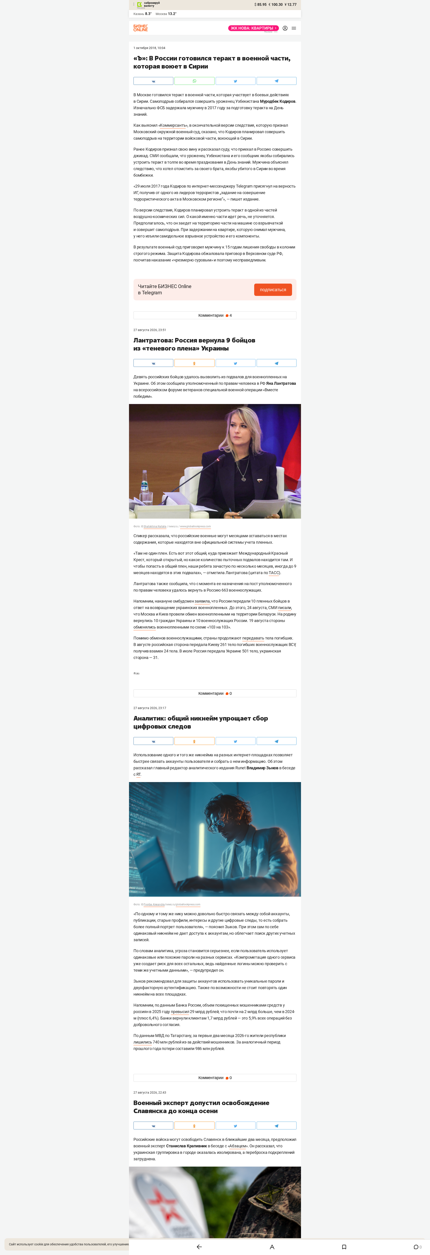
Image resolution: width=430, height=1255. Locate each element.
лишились (142, 1042)
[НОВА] (252, 28)
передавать (253, 638)
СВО (136, 673)
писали (284, 607)
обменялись (144, 627)
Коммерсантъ (173, 125)
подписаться (273, 289)
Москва (161, 14)
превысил (180, 1011)
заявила (202, 601)
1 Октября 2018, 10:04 (149, 48)
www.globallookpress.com (195, 526)
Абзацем (237, 1146)
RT (138, 774)
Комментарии (215, 315)
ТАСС (274, 572)
